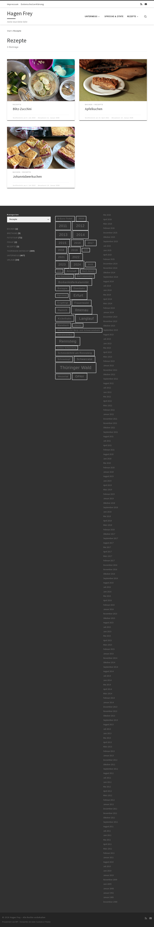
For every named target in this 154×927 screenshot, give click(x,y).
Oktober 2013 (109, 715)
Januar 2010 (108, 875)
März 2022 (107, 405)
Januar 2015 (108, 653)
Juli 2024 (107, 286)
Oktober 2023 (109, 325)
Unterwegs (13, 255)
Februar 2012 (109, 800)
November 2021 (110, 423)
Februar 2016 (109, 605)
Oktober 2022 (109, 374)
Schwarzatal (84, 359)
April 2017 (107, 551)
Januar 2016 (108, 609)
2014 (80, 235)
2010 (81, 218)
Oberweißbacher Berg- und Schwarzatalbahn (78, 330)
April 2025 (107, 254)
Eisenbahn (79, 288)
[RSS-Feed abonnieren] (141, 4)
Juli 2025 (107, 246)
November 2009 (110, 879)
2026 (59, 271)
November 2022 (110, 370)
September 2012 (110, 769)
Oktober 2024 (109, 272)
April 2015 (107, 640)
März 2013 (107, 746)
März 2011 (107, 848)
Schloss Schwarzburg (66, 348)
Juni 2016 (107, 591)
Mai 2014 (107, 684)
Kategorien (13, 215)
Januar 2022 (108, 414)
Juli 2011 (107, 831)
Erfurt (78, 295)
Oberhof (77, 325)
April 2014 (107, 689)
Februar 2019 (109, 494)
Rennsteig (67, 341)
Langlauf (86, 318)
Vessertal (63, 376)
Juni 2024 (107, 290)
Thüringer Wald (75, 367)
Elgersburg (62, 295)
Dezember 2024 (110, 263)
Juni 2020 (107, 458)
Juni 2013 (107, 733)
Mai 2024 (107, 294)
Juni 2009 (107, 884)
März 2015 (107, 645)
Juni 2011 (107, 835)
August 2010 (108, 862)
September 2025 (110, 241)
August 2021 (108, 436)
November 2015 (110, 613)
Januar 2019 (108, 498)
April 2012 (107, 791)
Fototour (12, 237)
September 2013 (110, 720)
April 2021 (107, 445)
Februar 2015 (109, 649)
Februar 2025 (109, 259)
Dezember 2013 (110, 707)
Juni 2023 (107, 343)
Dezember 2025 (110, 232)
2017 (91, 243)
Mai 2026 (107, 215)
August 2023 (108, 334)
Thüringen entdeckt (18, 251)
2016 (77, 242)
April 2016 (107, 600)
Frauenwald (81, 302)
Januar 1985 (108, 897)
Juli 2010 (107, 866)
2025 (90, 264)
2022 (76, 257)
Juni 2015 (107, 631)
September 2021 (110, 432)
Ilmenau (81, 310)
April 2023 (107, 352)
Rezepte (11, 246)
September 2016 (110, 578)
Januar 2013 (108, 755)
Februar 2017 (109, 560)
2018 (61, 250)
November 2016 (110, 569)
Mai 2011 (107, 840)
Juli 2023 (107, 339)
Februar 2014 (109, 698)
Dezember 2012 (110, 760)
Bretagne (12, 233)
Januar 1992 (108, 893)
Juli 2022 (107, 387)
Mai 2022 (107, 396)
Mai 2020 (107, 463)
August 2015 (108, 622)
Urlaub (11, 260)
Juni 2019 (107, 481)
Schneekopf (64, 359)
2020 (86, 250)
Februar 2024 (109, 308)
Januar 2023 (108, 365)
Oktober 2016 (109, 574)
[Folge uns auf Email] (146, 4)
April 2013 (107, 742)
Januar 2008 (108, 888)
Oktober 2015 (109, 618)
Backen (11, 229)
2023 (62, 264)
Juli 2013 (107, 729)
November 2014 (110, 658)
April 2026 (107, 219)
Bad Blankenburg (64, 276)
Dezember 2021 (110, 419)
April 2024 (107, 299)
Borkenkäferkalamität (73, 282)
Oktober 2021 (109, 427)
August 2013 (108, 724)
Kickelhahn (64, 318)
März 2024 (107, 303)
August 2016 (108, 582)
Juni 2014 (107, 680)
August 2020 (108, 454)
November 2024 (110, 268)
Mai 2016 (107, 596)
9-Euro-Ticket (65, 218)
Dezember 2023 (110, 316)
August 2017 (108, 543)
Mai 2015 (107, 636)
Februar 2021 (109, 449)
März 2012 (107, 795)
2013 (63, 235)
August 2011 (108, 826)
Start (9, 30)
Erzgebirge (62, 303)
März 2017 (107, 556)
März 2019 (107, 489)
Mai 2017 (107, 547)
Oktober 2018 (109, 503)
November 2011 (110, 813)
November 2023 (110, 321)
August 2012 (108, 773)
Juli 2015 (107, 627)
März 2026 (107, 224)
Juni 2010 (107, 870)
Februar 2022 (109, 410)
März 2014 (107, 693)
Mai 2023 (107, 348)
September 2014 (110, 667)
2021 (61, 257)
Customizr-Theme (43, 922)
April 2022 (107, 401)
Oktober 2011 (109, 817)
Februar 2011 (109, 853)
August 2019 (108, 476)
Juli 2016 (107, 587)
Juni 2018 (107, 512)
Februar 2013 (109, 751)
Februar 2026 (109, 228)
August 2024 (108, 281)
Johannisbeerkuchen (27, 177)
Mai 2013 (107, 738)
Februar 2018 (109, 529)
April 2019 (107, 485)
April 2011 (107, 844)
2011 (63, 226)
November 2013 (110, 711)
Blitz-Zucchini (22, 109)
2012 (80, 226)
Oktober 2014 (109, 662)
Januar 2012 (108, 804)
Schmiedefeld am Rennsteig (75, 353)
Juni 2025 (107, 250)
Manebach (63, 325)
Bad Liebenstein (85, 276)
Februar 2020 (109, 467)
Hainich (62, 310)
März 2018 (107, 525)
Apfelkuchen (93, 109)
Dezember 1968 (110, 902)
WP (16, 922)
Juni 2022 (107, 392)
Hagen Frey (15, 917)
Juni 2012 (107, 782)
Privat (10, 242)
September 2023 (110, 330)
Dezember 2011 (110, 808)
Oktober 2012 (109, 764)
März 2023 (107, 356)
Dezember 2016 (110, 565)
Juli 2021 (107, 441)
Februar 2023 (109, 361)
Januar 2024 (108, 312)
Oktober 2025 (109, 237)
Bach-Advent (88, 271)
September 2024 (110, 277)
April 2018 (107, 520)
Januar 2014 (108, 702)
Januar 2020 (108, 472)
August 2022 (108, 383)
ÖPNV (79, 376)
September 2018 (110, 507)
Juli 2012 (107, 778)
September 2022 (110, 379)
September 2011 (110, 822)
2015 (62, 243)
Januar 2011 (108, 857)
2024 (77, 264)
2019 (74, 250)
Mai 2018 (107, 516)
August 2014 (108, 671)
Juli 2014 (107, 676)
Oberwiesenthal (64, 335)
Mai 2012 (107, 786)
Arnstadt (71, 271)
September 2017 (110, 538)
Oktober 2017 (109, 534)
